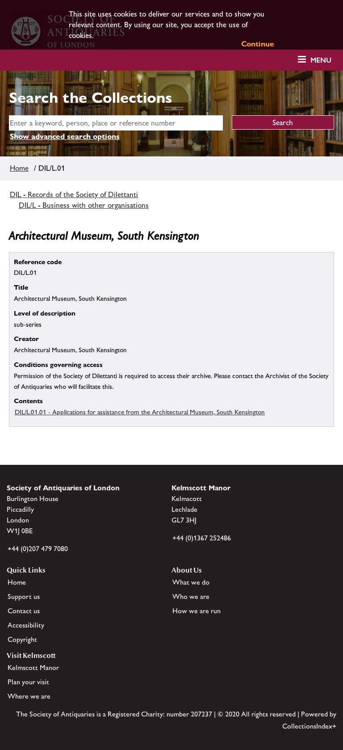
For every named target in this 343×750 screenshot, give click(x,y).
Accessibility (26, 625)
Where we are (29, 696)
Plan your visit (28, 682)
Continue (257, 43)
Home (19, 168)
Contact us (24, 611)
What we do (190, 582)
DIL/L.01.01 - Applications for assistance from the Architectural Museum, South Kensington (140, 412)
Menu (320, 60)
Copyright (22, 639)
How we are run (196, 611)
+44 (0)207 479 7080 (38, 548)
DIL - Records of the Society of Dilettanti (74, 194)
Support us (24, 596)
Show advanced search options (65, 136)
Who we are (190, 596)
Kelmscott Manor (33, 667)
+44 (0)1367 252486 (201, 538)
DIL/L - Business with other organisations (84, 205)
